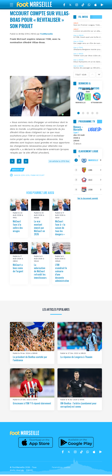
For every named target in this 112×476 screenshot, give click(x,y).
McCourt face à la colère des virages (18, 226)
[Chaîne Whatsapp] (89, 5)
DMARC (29, 470)
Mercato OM (17, 169)
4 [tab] (92, 113)
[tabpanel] (87, 97)
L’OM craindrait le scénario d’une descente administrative (62, 272)
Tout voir (80, 74)
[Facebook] (64, 5)
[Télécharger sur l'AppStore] (95, 5)
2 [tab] (83, 113)
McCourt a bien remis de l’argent (18, 268)
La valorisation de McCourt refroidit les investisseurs (40, 271)
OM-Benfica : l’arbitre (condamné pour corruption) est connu (78, 404)
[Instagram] (76, 5)
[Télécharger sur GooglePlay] (102, 5)
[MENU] (13, 4)
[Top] (104, 469)
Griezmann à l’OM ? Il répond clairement (32, 403)
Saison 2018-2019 (21, 175)
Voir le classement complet (87, 198)
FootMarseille (46, 34)
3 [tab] (88, 113)
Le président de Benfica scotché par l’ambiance (30, 358)
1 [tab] (78, 113)
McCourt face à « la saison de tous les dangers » (60, 227)
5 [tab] (97, 113)
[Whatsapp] (26, 161)
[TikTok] (83, 5)
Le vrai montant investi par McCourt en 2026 (39, 227)
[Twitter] (70, 5)
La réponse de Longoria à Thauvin (76, 357)
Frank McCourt (37, 175)
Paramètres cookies (61, 467)
